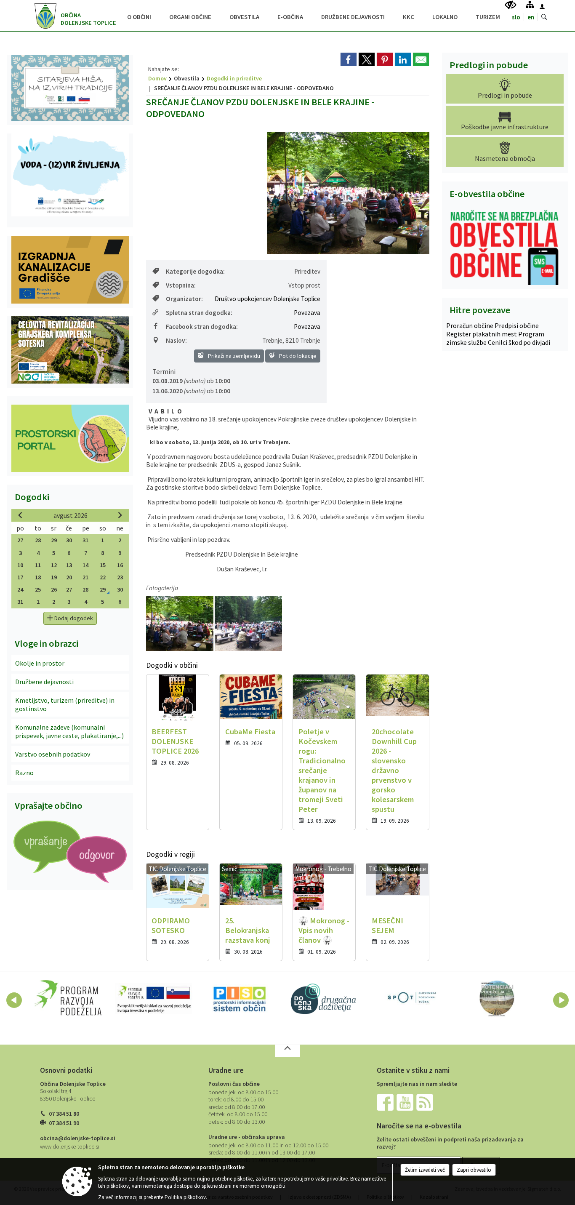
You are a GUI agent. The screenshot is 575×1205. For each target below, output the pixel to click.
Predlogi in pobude (489, 65)
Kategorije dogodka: (195, 271)
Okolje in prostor (39, 663)
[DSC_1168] (248, 623)
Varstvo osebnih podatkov (52, 754)
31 (85, 540)
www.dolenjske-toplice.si (69, 1146)
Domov (157, 78)
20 (69, 577)
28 (38, 540)
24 (20, 589)
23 (120, 577)
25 (38, 589)
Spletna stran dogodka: (199, 313)
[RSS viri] (425, 1101)
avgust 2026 (70, 515)
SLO (516, 17)
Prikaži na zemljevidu (233, 356)
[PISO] (239, 999)
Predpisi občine (517, 325)
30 (69, 540)
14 (85, 565)
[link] (348, 59)
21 (85, 577)
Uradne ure (226, 1070)
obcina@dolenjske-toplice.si (77, 1138)
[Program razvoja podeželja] (68, 999)
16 (120, 565)
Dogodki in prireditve (234, 78)
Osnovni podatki (66, 1070)
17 (20, 577)
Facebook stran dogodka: (202, 327)
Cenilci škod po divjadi (519, 342)
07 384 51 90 (64, 1123)
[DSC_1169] (180, 623)
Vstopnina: (181, 285)
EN (530, 17)
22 (103, 577)
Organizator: (184, 299)
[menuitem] (139, 16)
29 (54, 540)
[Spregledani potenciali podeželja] (497, 999)
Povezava (307, 313)
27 (20, 540)
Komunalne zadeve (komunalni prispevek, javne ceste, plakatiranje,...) (69, 731)
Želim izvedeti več (425, 1169)
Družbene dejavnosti (44, 681)
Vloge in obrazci (46, 643)
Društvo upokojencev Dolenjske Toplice (267, 299)
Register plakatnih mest (482, 334)
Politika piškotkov (185, 1197)
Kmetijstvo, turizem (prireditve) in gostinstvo (64, 704)
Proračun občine (470, 325)
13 (69, 565)
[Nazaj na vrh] (287, 1051)
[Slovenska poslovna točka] (411, 999)
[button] (14, 1000)
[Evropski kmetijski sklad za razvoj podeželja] (154, 999)
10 (20, 565)
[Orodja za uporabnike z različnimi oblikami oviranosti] (510, 5)
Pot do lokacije (297, 356)
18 (38, 577)
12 (54, 565)
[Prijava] (542, 6)
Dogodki (32, 497)
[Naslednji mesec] (120, 515)
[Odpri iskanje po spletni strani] (544, 17)
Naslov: (176, 340)
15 (103, 565)
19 (54, 577)
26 (54, 589)
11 (38, 565)
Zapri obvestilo (474, 1169)
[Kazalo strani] (530, 4)
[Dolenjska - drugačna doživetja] (325, 999)
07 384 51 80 (64, 1113)
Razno (24, 772)
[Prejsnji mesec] (20, 515)
